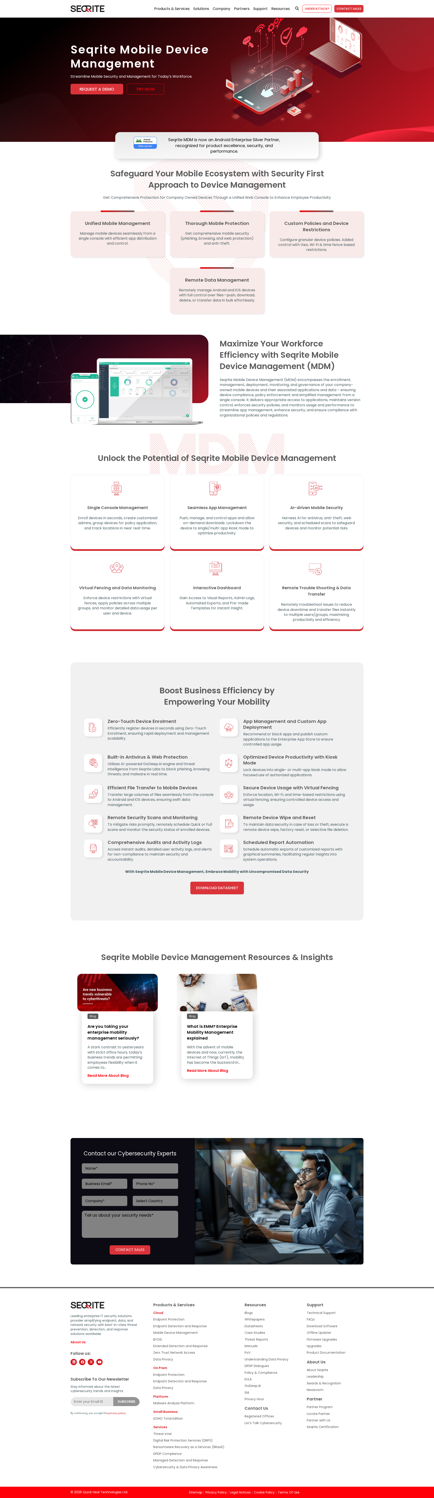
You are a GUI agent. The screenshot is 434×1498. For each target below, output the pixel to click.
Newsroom (315, 1390)
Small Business (165, 1412)
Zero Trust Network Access (174, 1353)
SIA (247, 1392)
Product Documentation (326, 1353)
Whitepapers (255, 1319)
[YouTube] (99, 1362)
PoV (247, 1353)
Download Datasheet (217, 887)
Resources (280, 8)
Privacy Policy (216, 1492)
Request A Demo (97, 89)
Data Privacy (163, 1359)
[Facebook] (82, 1362)
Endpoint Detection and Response (180, 1326)
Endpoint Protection (168, 1319)
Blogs (249, 1313)
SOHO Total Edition (168, 1418)
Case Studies (255, 1333)
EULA (248, 1379)
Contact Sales (349, 9)
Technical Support (321, 1313)
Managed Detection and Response (180, 1460)
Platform (160, 1397)
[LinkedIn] (74, 1362)
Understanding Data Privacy (266, 1359)
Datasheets (254, 1326)
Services (160, 1427)
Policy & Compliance (261, 1372)
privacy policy (117, 1413)
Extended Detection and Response (180, 1346)
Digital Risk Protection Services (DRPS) (183, 1440)
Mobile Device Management (175, 1333)
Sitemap (195, 1492)
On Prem (160, 1368)
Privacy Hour (254, 1399)
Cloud (158, 1313)
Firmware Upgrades (322, 1339)
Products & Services (172, 8)
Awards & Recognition (324, 1383)
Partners (242, 8)
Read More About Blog (108, 1075)
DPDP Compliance (167, 1454)
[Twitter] (91, 1362)
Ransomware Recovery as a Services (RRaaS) (188, 1447)
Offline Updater (319, 1333)
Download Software (322, 1326)
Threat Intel (162, 1434)
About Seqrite (317, 1370)
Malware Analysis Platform (173, 1403)
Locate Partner (318, 1414)
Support (260, 8)
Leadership (315, 1376)
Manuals (251, 1346)
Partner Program (320, 1407)
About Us (78, 1342)
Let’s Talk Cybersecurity (263, 1423)
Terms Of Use (289, 1492)
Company (221, 8)
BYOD (157, 1339)
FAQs (311, 1319)
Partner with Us (318, 1420)
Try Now (145, 89)
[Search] (297, 8)
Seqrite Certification (323, 1427)
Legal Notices (240, 1492)
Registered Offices (259, 1416)
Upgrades (314, 1346)
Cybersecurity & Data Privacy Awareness (185, 1467)
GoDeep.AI (253, 1386)
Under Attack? (317, 9)
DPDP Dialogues (257, 1366)
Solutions (201, 8)
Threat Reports (256, 1339)
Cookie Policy (264, 1492)
